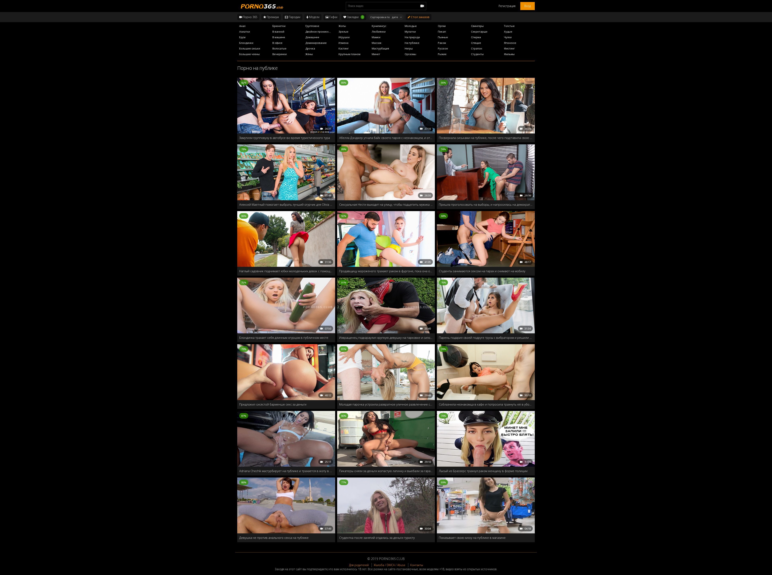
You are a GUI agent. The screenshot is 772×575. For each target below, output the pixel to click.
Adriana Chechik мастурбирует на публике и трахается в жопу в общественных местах (286, 471)
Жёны (309, 54)
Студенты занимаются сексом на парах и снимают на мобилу (482, 271)
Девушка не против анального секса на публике (274, 538)
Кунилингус (379, 26)
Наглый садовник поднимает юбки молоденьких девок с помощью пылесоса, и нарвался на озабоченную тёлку (286, 271)
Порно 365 (249, 17)
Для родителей (359, 565)
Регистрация (507, 6)
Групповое (312, 26)
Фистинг (509, 48)
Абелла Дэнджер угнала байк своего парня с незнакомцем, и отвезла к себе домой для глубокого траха (386, 138)
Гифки (333, 17)
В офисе (277, 43)
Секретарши (479, 31)
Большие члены (249, 54)
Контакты (416, 565)
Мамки (376, 37)
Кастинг (344, 48)
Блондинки (246, 43)
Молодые (411, 26)
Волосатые (279, 48)
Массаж (376, 43)
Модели (313, 17)
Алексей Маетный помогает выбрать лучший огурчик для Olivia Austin (286, 204)
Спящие (476, 43)
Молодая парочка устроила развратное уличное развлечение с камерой (386, 404)
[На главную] (261, 6)
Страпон (476, 48)
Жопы (342, 26)
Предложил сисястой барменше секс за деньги (272, 404)
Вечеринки (279, 54)
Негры (409, 48)
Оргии (442, 26)
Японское (510, 43)
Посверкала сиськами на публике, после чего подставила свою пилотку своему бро (486, 138)
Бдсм (242, 37)
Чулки (508, 37)
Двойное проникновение (320, 31)
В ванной (278, 31)
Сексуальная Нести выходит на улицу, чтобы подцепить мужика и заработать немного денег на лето (386, 204)
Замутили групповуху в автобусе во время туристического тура (284, 138)
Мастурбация (380, 48)
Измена (343, 43)
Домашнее (312, 37)
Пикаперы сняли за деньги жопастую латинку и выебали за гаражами (386, 471)
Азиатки (244, 31)
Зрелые (343, 31)
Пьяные (443, 37)
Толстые (509, 26)
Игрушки (344, 37)
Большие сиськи (249, 48)
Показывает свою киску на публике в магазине (472, 538)
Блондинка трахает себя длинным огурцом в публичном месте (283, 338)
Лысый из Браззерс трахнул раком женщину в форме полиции (483, 471)
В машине (278, 37)
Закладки (354, 17)
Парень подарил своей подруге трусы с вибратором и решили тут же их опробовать (486, 338)
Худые (508, 31)
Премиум (272, 17)
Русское (443, 48)
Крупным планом (349, 54)
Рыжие (442, 54)
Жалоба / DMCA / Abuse (389, 565)
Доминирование (316, 43)
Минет (376, 54)
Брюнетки (278, 26)
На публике (412, 43)
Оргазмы (410, 54)
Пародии (294, 17)
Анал (242, 26)
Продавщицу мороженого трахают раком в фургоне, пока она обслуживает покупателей (386, 271)
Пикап (442, 31)
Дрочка (310, 48)
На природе (412, 37)
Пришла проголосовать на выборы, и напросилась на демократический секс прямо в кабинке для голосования (486, 204)
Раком (442, 43)
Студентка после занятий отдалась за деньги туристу (377, 538)
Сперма (476, 37)
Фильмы (509, 54)
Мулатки (410, 31)
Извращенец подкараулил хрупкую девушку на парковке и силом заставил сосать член (386, 338)
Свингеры (477, 26)
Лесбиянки (379, 31)
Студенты (477, 54)
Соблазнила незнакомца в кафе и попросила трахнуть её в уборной (486, 404)
